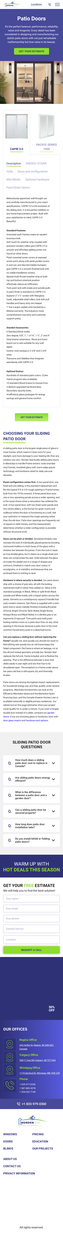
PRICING (38, 1134)
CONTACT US (12, 1166)
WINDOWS (10, 1134)
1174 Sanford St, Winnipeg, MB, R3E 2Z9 (40, 1073)
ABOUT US (10, 1159)
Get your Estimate (31, 51)
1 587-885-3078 (28, 1088)
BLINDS (8, 1148)
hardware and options (37, 720)
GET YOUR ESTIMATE (32, 417)
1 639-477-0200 (28, 1084)
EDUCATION (40, 1141)
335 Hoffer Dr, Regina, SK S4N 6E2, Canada (36, 1047)
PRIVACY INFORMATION (19, 1173)
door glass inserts (12, 720)
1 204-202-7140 (28, 1092)
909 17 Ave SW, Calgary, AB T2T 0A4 (38, 1060)
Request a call (31, 950)
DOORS (8, 1141)
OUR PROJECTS (42, 1148)
